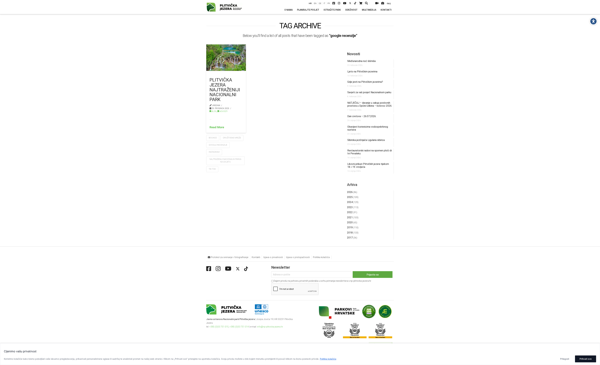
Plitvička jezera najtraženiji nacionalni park (225, 89)
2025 (350, 197)
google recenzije (218, 145)
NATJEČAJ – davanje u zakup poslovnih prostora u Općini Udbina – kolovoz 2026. (369, 104)
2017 (350, 237)
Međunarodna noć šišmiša (361, 61)
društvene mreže (232, 138)
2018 (350, 232)
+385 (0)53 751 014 (239, 326)
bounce (213, 138)
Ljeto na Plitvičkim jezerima (362, 71)
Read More (217, 127)
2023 (350, 207)
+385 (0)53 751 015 (219, 326)
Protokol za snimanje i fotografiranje (229, 257)
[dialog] (300, 354)
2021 (350, 217)
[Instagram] (339, 3)
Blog (214, 111)
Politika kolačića (328, 358)
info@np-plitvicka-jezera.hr (270, 326)
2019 (350, 227)
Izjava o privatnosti (273, 257)
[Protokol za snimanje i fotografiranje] (382, 3)
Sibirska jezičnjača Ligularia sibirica (366, 140)
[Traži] (366, 3)
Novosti (223, 111)
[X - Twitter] (350, 3)
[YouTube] (344, 3)
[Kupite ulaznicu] (360, 3)
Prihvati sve (586, 358)
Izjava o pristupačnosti (298, 257)
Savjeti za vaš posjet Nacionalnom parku (369, 92)
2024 (350, 202)
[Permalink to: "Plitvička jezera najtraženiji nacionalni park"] (226, 57)
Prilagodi (564, 358)
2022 (350, 212)
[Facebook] (333, 3)
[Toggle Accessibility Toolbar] (593, 21)
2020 (350, 222)
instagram (214, 152)
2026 (350, 192)
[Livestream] (376, 3)
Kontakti (256, 257)
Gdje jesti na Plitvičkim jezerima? (365, 81)
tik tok (212, 169)
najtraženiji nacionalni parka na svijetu (225, 160)
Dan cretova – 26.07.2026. (361, 116)
